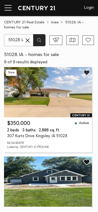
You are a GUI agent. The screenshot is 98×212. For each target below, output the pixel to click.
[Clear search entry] (27, 40)
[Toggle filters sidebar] (56, 40)
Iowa (55, 22)
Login (89, 8)
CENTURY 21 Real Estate (24, 22)
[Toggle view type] (72, 40)
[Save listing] (87, 73)
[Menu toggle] (8, 8)
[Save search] (88, 40)
